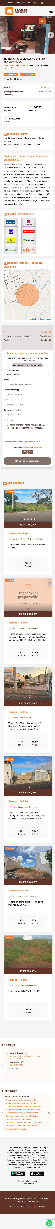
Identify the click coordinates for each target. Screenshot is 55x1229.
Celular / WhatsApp (11, 390)
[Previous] (7, 505)
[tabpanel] (27, 35)
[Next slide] (51, 35)
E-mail (6, 400)
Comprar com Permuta (16, 1129)
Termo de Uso (27, 1184)
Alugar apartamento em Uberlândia (21, 1100)
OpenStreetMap (45, 319)
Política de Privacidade (27, 1181)
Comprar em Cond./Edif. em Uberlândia (23, 1113)
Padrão (14, 65)
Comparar (29, 74)
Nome (6, 380)
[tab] (42, 21)
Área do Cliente (14, 3)
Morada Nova (24, 65)
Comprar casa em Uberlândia (18, 1119)
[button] (42, 3)
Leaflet (34, 319)
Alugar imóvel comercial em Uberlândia (23, 1110)
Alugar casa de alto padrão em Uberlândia (24, 1106)
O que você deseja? (11, 370)
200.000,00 (45, 87)
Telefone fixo (13, 410)
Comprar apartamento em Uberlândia (22, 1116)
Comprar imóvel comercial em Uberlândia (24, 1122)
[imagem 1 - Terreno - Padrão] (28, 505)
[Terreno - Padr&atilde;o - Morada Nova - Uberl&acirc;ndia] (21, 11)
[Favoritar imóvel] (49, 491)
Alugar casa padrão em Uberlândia (21, 1103)
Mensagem (8, 420)
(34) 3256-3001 (16, 1065)
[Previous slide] (4, 35)
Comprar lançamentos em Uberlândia (22, 1125)
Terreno (7, 65)
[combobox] (27, 374)
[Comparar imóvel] (49, 495)
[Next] (48, 505)
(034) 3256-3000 (29, 3)
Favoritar (12, 74)
